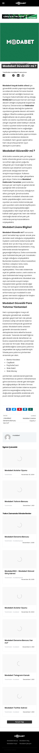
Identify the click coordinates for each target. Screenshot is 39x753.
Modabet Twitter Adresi (16, 708)
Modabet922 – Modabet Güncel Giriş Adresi (19, 572)
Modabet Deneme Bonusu (17, 536)
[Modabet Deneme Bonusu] (19, 525)
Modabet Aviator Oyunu (16, 470)
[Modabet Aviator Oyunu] (19, 459)
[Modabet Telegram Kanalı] (19, 663)
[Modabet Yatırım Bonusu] (19, 490)
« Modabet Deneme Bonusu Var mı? (9, 420)
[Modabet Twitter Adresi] (19, 696)
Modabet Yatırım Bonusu (16, 501)
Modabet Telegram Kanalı (17, 675)
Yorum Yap (19, 722)
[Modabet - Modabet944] (21, 3)
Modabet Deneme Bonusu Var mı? (19, 641)
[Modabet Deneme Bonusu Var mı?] (19, 629)
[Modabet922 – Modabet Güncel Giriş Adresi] (19, 559)
